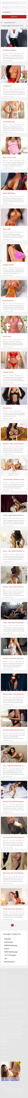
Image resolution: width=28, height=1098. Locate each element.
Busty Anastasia (8, 300)
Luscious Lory (7, 86)
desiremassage (12, 446)
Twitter (3, 1052)
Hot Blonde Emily (9, 122)
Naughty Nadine (8, 265)
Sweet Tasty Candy (9, 157)
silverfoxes (11, 53)
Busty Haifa (7, 229)
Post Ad (19, 1090)
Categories (12, 1088)
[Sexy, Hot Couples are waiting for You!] (10, 1071)
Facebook (4, 1048)
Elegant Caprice (8, 372)
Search (14, 16)
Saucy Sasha (7, 336)
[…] (24, 94)
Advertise (4, 1044)
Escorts (6, 53)
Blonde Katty (7, 408)
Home (6, 1088)
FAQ (14, 1090)
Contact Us (4, 1056)
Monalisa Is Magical (9, 50)
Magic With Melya (9, 193)
